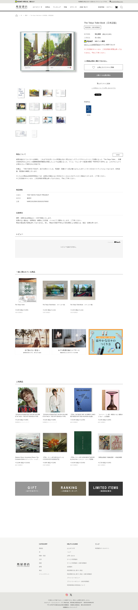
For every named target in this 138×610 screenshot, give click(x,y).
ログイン (110, 7)
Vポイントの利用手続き (92, 45)
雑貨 (40, 563)
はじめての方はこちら (117, 1)
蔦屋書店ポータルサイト (102, 548)
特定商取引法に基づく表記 (75, 570)
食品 (40, 570)
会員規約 (69, 566)
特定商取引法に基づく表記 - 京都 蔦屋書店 (79, 574)
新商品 (47, 7)
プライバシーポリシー (73, 578)
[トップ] (16, 15)
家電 (40, 566)
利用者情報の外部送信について (76, 585)
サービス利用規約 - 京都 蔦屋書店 (77, 563)
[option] (47, 51)
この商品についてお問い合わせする (103, 88)
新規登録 (101, 7)
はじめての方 (71, 548)
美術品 (41, 548)
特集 (65, 7)
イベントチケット (44, 574)
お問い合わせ (71, 555)
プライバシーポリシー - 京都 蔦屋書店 (78, 581)
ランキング (57, 7)
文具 (40, 559)
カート (116, 8)
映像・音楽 (42, 555)
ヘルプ (69, 552)
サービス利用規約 (72, 559)
